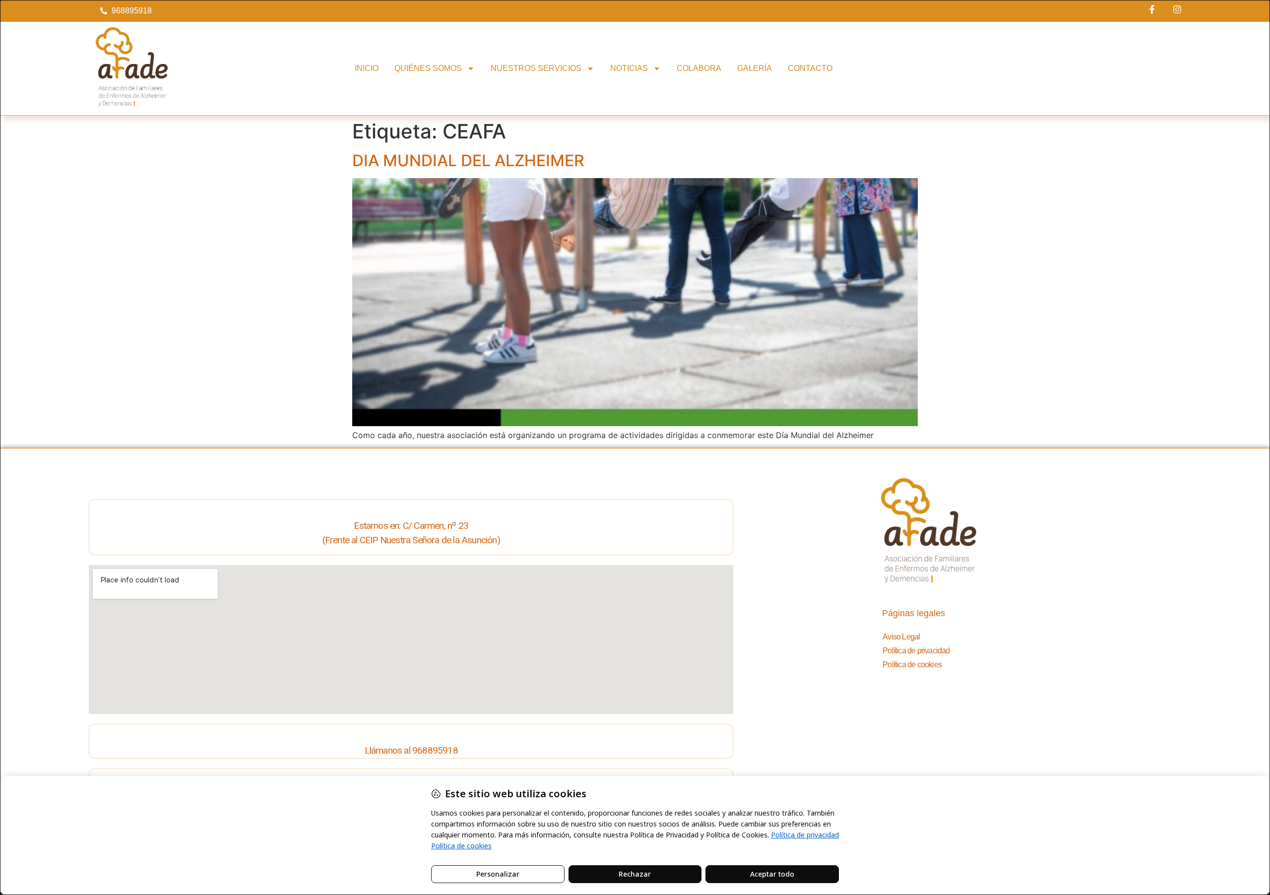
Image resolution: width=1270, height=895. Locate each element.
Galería (754, 68)
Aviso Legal (901, 637)
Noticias (629, 68)
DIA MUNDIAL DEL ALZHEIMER (468, 160)
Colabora (699, 68)
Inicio (367, 68)
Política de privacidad (916, 650)
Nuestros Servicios (536, 68)
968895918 (435, 750)
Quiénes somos (428, 68)
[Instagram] (1177, 9)
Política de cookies (912, 664)
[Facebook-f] (1151, 9)
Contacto (810, 68)
